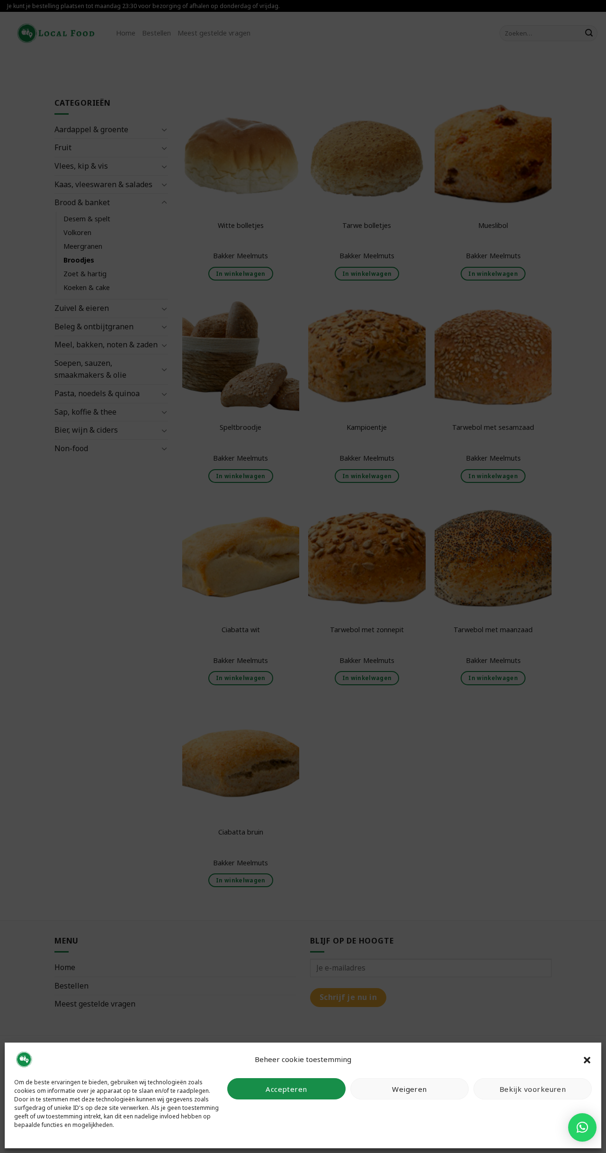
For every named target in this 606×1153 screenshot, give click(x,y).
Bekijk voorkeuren (532, 1089)
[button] (587, 1059)
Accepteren (286, 1089)
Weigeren (409, 1089)
